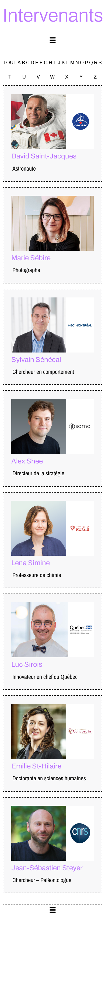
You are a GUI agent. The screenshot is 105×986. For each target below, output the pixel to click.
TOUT (9, 62)
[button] (52, 40)
